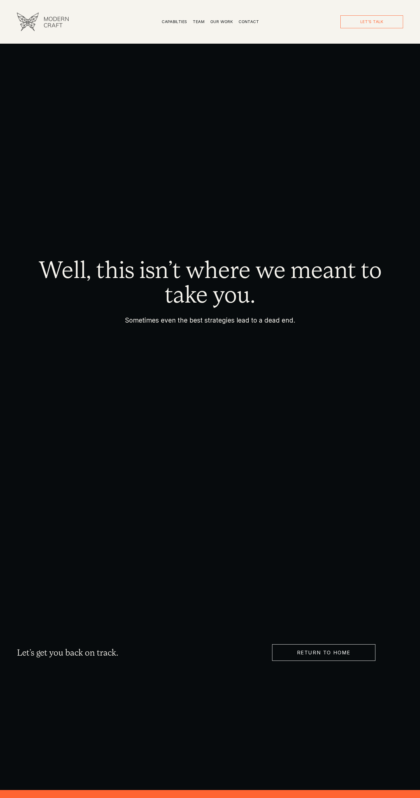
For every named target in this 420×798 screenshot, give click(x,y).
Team (198, 21)
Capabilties (174, 21)
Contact (249, 21)
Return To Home (324, 652)
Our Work (221, 21)
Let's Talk (371, 21)
